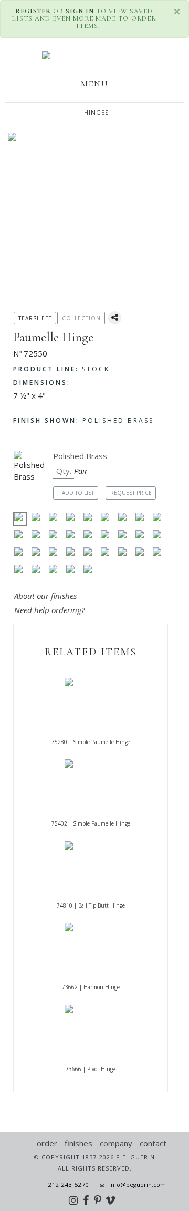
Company (116, 1143)
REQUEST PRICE (131, 492)
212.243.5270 (65, 1184)
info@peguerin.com (137, 1184)
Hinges (96, 112)
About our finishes (45, 596)
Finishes (78, 1143)
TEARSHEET (35, 318)
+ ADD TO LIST (76, 492)
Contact (153, 1143)
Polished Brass (83, 420)
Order (47, 1143)
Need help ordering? (50, 610)
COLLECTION (81, 318)
